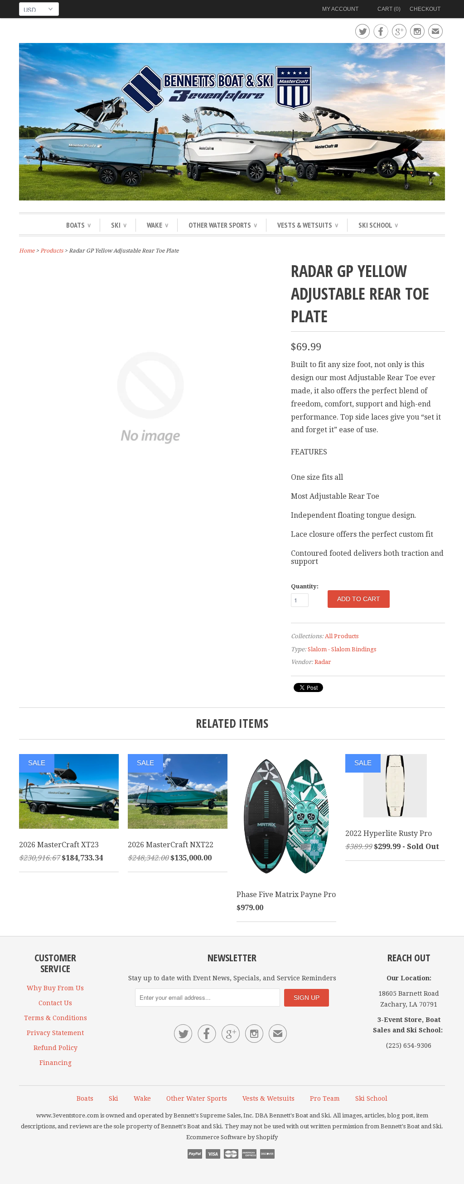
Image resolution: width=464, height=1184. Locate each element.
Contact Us (55, 1003)
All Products (341, 636)
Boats (78, 224)
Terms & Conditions (55, 1018)
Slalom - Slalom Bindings (342, 649)
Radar (322, 662)
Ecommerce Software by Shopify (232, 1137)
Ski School (378, 224)
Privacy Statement (55, 1032)
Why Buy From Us (55, 988)
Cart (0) (389, 9)
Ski (118, 224)
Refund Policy (55, 1047)
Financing (55, 1062)
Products (51, 251)
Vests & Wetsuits (307, 224)
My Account (340, 9)
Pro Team (325, 1098)
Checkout (425, 9)
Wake (157, 224)
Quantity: (305, 586)
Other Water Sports (222, 224)
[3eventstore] (232, 123)
